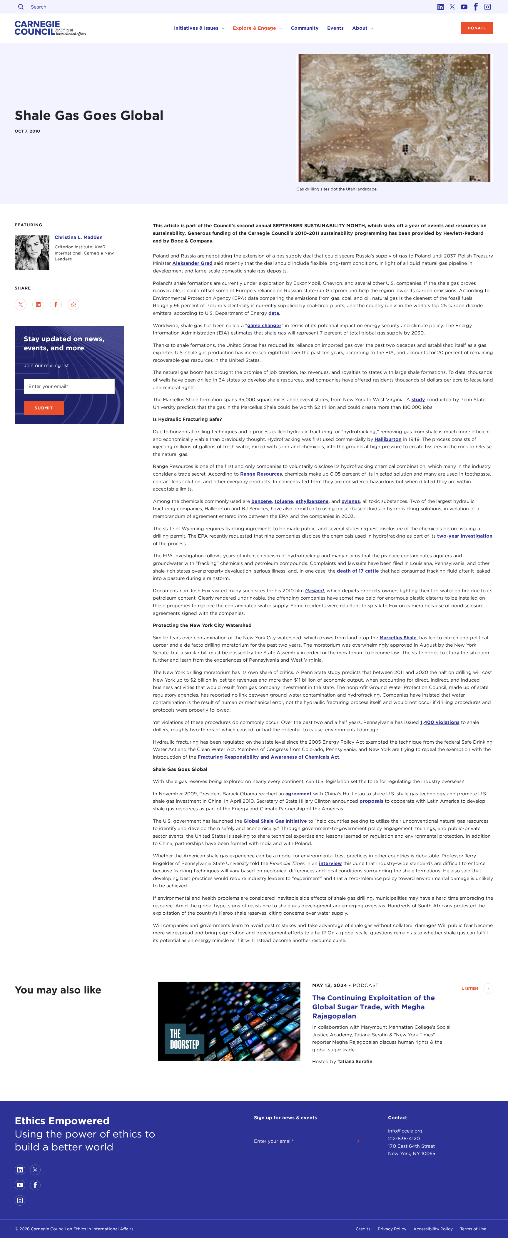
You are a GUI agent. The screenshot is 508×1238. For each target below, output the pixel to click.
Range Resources (261, 474)
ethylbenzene (312, 501)
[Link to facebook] (476, 7)
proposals (371, 801)
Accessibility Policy (433, 1229)
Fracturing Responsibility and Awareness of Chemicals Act (268, 757)
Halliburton (388, 439)
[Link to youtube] (464, 7)
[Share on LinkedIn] (38, 304)
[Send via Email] (73, 304)
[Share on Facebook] (56, 304)
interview (330, 863)
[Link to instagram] (487, 7)
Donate (477, 28)
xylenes (351, 501)
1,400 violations (439, 722)
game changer (264, 325)
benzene (261, 501)
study (418, 399)
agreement (298, 794)
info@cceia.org (405, 1131)
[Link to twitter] (452, 7)
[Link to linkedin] (440, 7)
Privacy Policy (392, 1229)
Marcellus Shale (398, 637)
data (273, 313)
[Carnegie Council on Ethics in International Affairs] (51, 28)
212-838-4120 (404, 1138)
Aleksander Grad (192, 263)
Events (335, 28)
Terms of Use (473, 1229)
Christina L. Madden (79, 237)
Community (305, 28)
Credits (363, 1229)
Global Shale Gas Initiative (275, 821)
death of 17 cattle (358, 570)
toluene (284, 501)
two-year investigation (464, 536)
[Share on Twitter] (20, 304)
